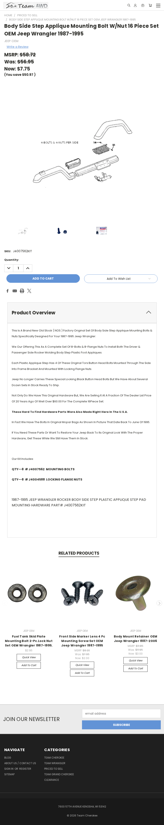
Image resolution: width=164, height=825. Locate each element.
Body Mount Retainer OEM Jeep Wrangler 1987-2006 (135, 638)
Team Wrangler (54, 763)
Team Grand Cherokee (59, 774)
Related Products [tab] (79, 553)
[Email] (15, 291)
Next (159, 603)
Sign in (9, 769)
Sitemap (9, 774)
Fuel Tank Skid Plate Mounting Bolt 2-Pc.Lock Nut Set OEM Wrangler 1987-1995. (29, 641)
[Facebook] (7, 291)
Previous (5, 603)
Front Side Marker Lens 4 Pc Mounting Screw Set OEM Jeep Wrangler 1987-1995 (82, 641)
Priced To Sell (53, 769)
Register (25, 769)
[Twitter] (29, 291)
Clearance (51, 780)
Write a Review (17, 47)
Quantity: (11, 260)
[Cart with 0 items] (150, 5)
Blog (7, 757)
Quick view (29, 657)
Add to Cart (28, 665)
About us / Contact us (20, 763)
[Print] (22, 291)
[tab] (82, 312)
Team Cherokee (54, 757)
